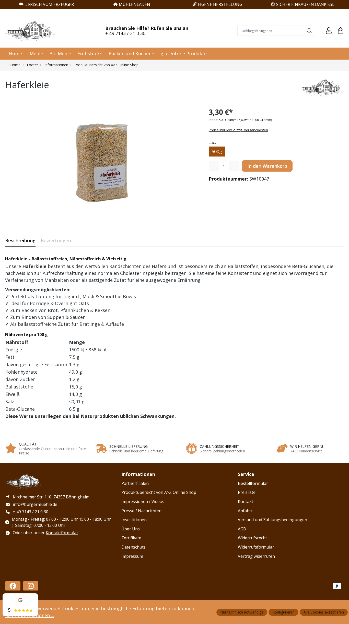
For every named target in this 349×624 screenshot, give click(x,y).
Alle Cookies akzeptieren (324, 612)
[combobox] (270, 31)
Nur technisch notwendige (241, 612)
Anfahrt (245, 511)
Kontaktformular (62, 533)
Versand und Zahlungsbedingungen (272, 519)
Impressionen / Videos (142, 501)
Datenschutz (133, 547)
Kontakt (245, 501)
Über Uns (130, 529)
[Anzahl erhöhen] (234, 166)
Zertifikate (131, 538)
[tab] (20, 240)
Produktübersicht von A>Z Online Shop (158, 492)
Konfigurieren (283, 612)
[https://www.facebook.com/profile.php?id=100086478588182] (12, 585)
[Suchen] (309, 31)
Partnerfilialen (135, 483)
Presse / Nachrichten (141, 511)
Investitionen (134, 519)
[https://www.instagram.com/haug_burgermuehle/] (30, 585)
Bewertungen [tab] (56, 240)
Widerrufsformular (256, 547)
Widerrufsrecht (252, 538)
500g (217, 151)
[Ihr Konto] (328, 30)
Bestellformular (253, 483)
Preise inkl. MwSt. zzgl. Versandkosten (238, 130)
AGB (242, 529)
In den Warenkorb (267, 166)
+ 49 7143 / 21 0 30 (125, 33)
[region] (102, 162)
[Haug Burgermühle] (322, 87)
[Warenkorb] (340, 30)
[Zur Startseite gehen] (30, 30)
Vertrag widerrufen (256, 556)
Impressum (132, 556)
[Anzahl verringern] (214, 166)
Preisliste (246, 492)
